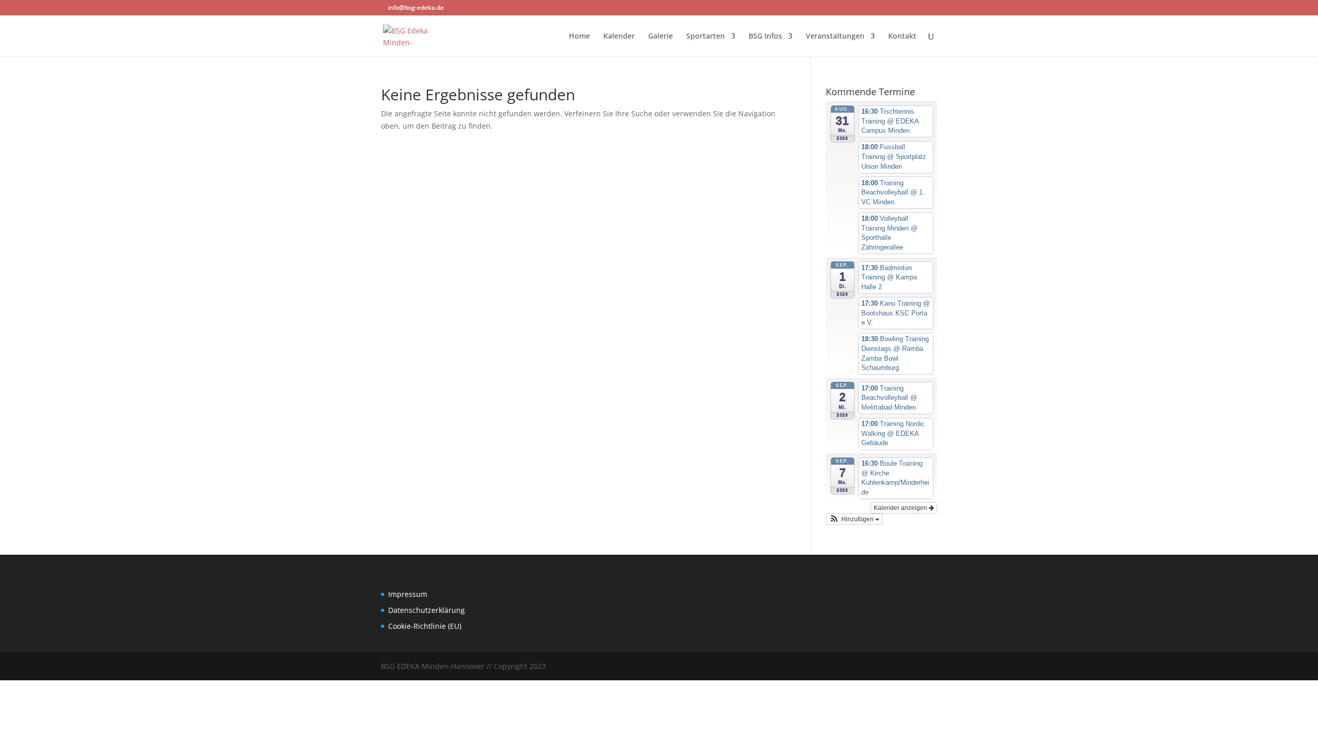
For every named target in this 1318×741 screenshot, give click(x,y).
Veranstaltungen (835, 36)
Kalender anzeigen (901, 507)
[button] (854, 519)
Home (579, 36)
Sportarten (705, 36)
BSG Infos (765, 36)
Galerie (660, 36)
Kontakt (902, 36)
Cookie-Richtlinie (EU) (424, 626)
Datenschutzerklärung (426, 610)
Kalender (619, 36)
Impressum (407, 594)
